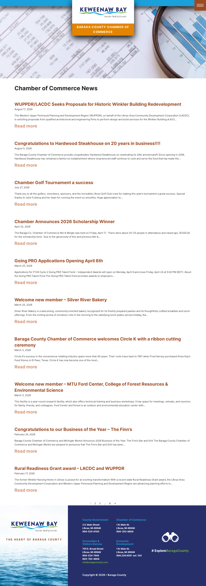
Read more (25, 126)
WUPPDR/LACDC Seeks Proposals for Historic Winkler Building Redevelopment (97, 104)
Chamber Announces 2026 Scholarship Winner (64, 221)
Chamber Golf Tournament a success (53, 182)
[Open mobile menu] (200, 5)
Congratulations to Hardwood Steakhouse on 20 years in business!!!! (87, 143)
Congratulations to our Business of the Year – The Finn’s (73, 429)
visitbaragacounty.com (95, 562)
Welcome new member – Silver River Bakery (60, 299)
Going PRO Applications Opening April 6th (58, 260)
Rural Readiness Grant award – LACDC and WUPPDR (69, 468)
